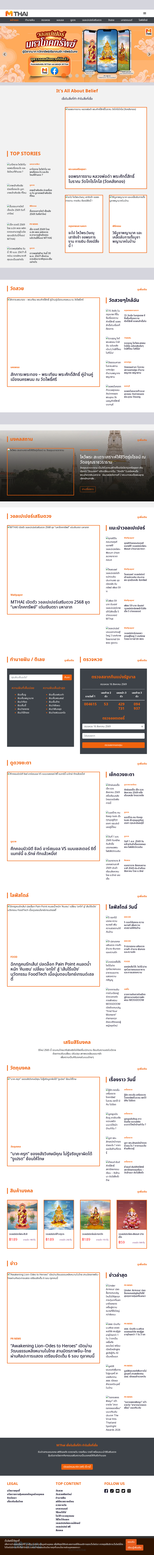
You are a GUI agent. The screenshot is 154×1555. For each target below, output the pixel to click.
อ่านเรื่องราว (88, 489)
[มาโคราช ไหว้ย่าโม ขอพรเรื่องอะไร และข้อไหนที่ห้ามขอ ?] (17, 168)
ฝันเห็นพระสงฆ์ (56, 698)
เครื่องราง (128, 1089)
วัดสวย (111, 20)
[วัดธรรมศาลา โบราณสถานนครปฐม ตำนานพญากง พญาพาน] (113, 369)
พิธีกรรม (33, 206)
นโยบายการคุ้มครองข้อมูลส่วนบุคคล (25, 1494)
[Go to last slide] (4, 54)
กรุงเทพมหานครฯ (77, 226)
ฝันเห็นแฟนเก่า (56, 694)
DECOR (127, 917)
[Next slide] (149, 54)
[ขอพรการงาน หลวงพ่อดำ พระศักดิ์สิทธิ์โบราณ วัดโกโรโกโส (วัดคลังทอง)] (105, 136)
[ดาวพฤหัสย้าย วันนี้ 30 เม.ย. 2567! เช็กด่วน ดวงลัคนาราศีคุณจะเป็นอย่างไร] (17, 254)
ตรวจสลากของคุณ (113, 745)
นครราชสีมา (35, 164)
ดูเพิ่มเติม (142, 289)
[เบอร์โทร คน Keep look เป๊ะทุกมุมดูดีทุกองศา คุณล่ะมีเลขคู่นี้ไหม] (113, 820)
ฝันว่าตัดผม (54, 705)
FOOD (14, 957)
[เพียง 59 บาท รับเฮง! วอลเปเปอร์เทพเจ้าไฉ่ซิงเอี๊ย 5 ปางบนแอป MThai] (113, 610)
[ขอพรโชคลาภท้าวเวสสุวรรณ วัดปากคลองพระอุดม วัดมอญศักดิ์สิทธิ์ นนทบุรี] (113, 395)
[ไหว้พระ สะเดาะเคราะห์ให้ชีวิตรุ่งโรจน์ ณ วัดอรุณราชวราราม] (41, 472)
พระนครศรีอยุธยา (77, 169)
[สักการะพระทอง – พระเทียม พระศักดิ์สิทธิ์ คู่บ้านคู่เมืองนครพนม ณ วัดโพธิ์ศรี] (53, 330)
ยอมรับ (131, 1542)
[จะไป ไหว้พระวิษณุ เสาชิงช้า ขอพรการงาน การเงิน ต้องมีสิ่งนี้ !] (84, 208)
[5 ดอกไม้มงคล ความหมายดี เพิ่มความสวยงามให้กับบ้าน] (113, 925)
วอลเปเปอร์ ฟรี (63, 1527)
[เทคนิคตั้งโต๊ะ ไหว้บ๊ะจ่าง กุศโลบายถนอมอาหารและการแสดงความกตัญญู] (113, 971)
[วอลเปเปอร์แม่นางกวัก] (95, 1215)
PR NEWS (34, 224)
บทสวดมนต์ (126, 20)
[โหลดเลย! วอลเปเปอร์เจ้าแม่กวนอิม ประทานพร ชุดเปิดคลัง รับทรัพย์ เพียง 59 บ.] (113, 580)
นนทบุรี (127, 386)
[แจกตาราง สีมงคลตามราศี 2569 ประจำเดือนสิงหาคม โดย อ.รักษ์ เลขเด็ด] (113, 869)
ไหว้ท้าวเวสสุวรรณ (65, 1516)
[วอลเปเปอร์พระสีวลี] (22, 1215)
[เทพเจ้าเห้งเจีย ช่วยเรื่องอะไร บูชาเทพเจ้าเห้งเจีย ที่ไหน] (17, 189)
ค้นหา (67, 677)
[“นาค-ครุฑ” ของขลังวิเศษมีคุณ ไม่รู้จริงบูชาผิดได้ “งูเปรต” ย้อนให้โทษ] (53, 1109)
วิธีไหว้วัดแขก (62, 1519)
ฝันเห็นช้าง (54, 702)
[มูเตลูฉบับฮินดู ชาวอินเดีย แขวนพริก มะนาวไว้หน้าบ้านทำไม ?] (113, 1121)
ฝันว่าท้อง (22, 702)
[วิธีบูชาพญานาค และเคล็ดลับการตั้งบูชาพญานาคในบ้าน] (128, 208)
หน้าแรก (14, 20)
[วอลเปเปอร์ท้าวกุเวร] (59, 1215)
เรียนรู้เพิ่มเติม (134, 1547)
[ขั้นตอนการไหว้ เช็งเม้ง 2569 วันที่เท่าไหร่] (17, 210)
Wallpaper (17, 595)
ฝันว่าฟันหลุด (55, 709)
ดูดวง (32, 185)
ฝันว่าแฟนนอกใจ (57, 713)
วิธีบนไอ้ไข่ (61, 1512)
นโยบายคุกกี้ (13, 1491)
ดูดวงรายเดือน (130, 784)
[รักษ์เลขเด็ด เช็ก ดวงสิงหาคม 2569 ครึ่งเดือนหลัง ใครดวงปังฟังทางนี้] (113, 794)
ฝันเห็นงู (22, 694)
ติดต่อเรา (12, 1498)
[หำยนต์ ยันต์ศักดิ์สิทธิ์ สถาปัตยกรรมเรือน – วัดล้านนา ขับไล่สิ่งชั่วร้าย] (113, 1171)
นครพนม (15, 367)
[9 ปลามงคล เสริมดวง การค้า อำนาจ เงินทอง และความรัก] (113, 947)
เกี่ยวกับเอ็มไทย (15, 1501)
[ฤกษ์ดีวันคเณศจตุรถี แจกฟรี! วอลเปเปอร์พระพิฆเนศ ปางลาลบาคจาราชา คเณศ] (113, 549)
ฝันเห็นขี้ (22, 705)
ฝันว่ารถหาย (23, 709)
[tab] (63, 75)
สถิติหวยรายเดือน (65, 1501)
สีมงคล (127, 860)
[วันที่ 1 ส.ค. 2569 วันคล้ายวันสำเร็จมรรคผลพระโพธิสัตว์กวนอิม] (113, 844)
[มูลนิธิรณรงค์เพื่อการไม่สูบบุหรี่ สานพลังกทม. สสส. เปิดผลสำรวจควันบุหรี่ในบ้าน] (113, 1377)
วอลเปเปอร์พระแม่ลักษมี (68, 1523)
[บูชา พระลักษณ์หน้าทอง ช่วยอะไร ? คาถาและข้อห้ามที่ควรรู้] (113, 1145)
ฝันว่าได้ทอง (23, 713)
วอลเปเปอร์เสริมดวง (92, 20)
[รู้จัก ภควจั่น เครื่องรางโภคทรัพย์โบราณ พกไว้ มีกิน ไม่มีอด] (113, 1097)
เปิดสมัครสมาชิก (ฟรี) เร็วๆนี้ (77, 1467)
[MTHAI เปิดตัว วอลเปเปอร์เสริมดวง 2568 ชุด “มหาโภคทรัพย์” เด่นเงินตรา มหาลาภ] (77, 80)
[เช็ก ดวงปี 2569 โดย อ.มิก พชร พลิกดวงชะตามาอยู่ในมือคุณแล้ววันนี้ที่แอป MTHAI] (17, 232)
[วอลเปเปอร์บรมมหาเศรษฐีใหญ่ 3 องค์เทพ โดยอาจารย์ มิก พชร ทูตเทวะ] (113, 635)
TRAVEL (127, 338)
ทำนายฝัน (30, 20)
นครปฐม (127, 362)
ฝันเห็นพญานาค (26, 698)
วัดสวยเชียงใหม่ (64, 1494)
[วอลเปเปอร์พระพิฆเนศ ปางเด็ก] (132, 1215)
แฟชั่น (126, 989)
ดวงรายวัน (61, 1505)
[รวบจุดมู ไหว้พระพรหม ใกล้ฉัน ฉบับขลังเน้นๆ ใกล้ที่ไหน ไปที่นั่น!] (113, 345)
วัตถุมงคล (16, 1146)
